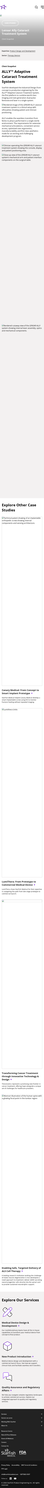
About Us (4, 1426)
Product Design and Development (22, 51)
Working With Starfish (8, 1422)
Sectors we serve (6, 1418)
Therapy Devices (14, 55)
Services (4, 1414)
